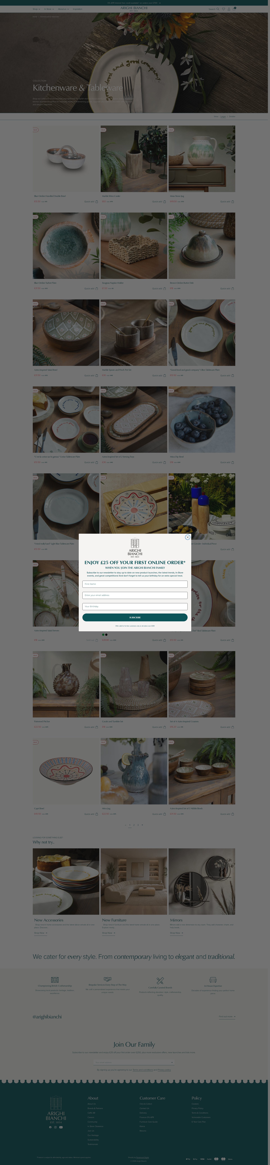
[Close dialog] (187, 537)
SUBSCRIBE (135, 617)
